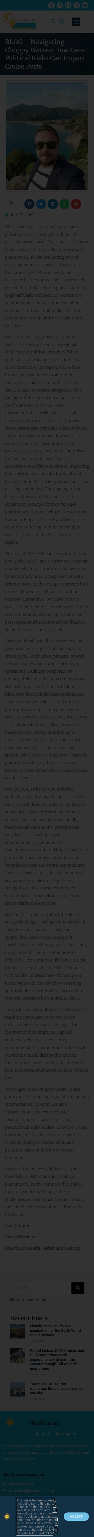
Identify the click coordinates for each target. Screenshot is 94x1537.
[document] (47, 768)
